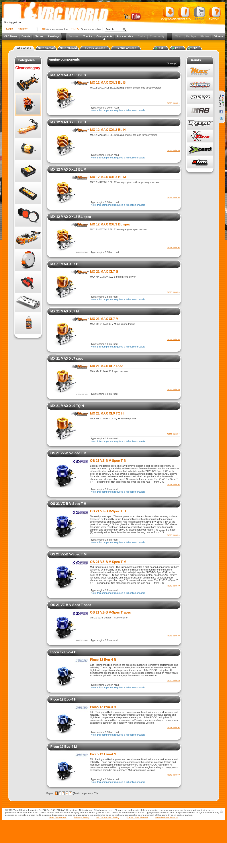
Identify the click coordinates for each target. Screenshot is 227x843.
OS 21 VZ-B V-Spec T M (68, 554)
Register (22, 28)
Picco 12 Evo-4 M (63, 746)
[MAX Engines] (200, 71)
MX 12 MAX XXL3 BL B (68, 75)
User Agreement (58, 817)
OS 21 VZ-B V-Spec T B (68, 453)
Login (9, 28)
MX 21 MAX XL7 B (64, 264)
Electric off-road (126, 48)
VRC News (10, 36)
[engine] (28, 104)
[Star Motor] (200, 136)
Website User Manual (166, 817)
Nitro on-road (46, 48)
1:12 (194, 48)
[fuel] (28, 323)
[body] (28, 238)
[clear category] (28, 70)
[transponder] (28, 282)
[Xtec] (200, 162)
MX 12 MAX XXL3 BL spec (70, 217)
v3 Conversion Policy (107, 817)
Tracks (87, 36)
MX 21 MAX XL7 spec (66, 358)
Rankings (54, 36)
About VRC (183, 18)
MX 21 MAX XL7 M (64, 311)
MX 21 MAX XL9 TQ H (67, 406)
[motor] (28, 149)
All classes (24, 48)
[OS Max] (200, 84)
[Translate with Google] (221, 101)
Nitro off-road (68, 48)
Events (26, 36)
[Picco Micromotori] (200, 97)
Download (168, 18)
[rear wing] (28, 302)
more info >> (173, 103)
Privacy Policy (81, 817)
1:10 (177, 48)
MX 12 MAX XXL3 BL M (68, 169)
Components (104, 36)
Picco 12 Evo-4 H (63, 699)
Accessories (125, 36)
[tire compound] (28, 260)
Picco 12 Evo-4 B (63, 652)
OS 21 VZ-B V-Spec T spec (70, 605)
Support (215, 18)
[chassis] (28, 82)
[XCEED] (200, 149)
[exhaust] (28, 127)
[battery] (28, 193)
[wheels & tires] (28, 215)
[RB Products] (200, 110)
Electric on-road (95, 48)
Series (39, 36)
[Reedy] (200, 123)
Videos (218, 36)
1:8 (161, 48)
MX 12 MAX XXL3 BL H (68, 122)
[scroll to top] (221, 811)
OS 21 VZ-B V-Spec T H (68, 503)
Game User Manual (137, 817)
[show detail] (69, 110)
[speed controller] (28, 171)
